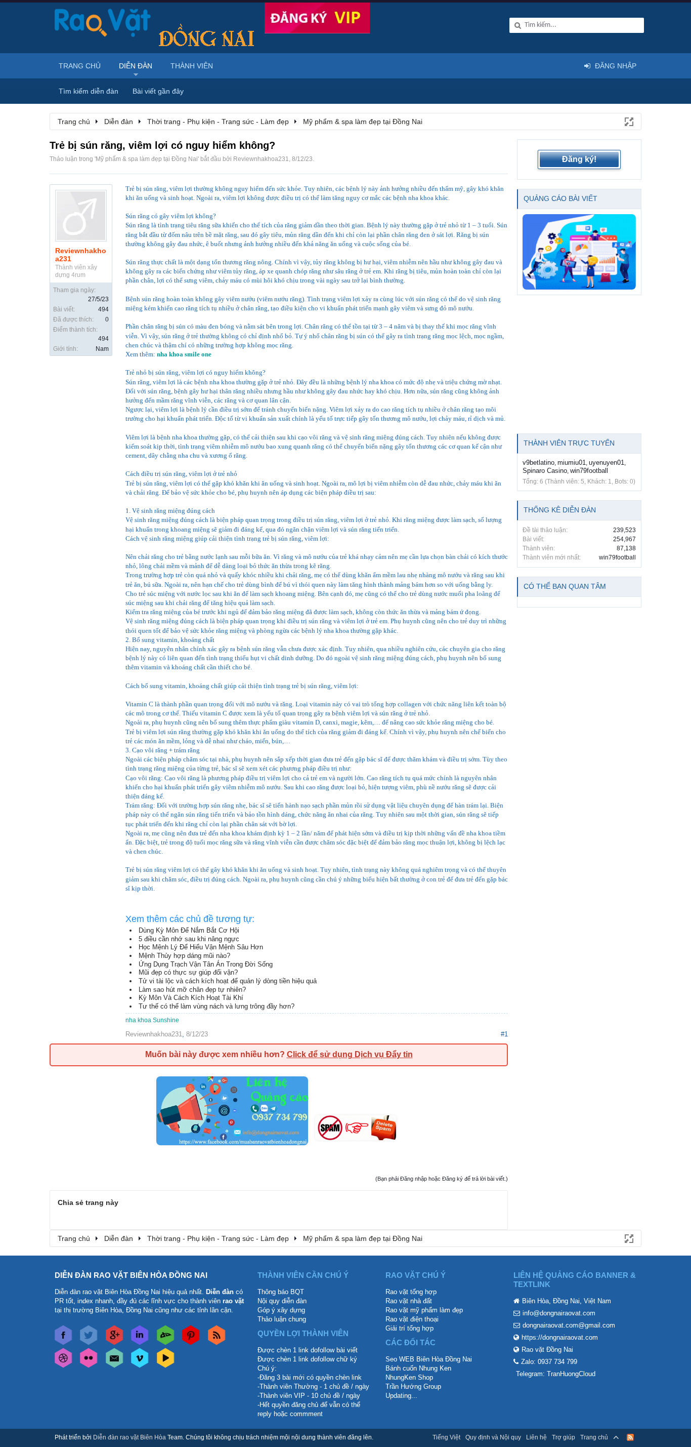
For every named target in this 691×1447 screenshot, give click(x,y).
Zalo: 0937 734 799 (549, 1361)
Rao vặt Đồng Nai (547, 1349)
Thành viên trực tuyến (569, 443)
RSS (630, 1437)
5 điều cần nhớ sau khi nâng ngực (189, 939)
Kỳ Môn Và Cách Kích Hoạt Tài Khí (191, 997)
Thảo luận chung (281, 1319)
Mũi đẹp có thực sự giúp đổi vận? (188, 972)
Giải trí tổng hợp (409, 1328)
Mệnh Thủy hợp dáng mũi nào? (184, 955)
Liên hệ (536, 1437)
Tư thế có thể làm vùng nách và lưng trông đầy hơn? (216, 1006)
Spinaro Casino (545, 470)
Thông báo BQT (280, 1292)
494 (103, 309)
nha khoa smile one (184, 354)
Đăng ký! (579, 159)
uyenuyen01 (606, 462)
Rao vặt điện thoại (412, 1319)
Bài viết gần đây (158, 91)
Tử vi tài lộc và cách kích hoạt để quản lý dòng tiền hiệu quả (228, 981)
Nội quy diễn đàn (282, 1301)
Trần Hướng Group (413, 1386)
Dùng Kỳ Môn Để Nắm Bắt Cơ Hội (189, 930)
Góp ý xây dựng (281, 1310)
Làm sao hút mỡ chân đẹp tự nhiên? (192, 989)
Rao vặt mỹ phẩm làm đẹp (424, 1310)
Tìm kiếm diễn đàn (88, 91)
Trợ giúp (563, 1437)
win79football (589, 470)
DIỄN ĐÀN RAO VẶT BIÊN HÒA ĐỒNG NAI (131, 1275)
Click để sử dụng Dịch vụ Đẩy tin (350, 1054)
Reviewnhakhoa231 (261, 159)
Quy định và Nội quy (493, 1437)
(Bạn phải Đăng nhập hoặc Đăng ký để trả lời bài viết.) (441, 1179)
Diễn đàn (135, 66)
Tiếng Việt (446, 1437)
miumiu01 (571, 462)
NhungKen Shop (409, 1377)
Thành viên (191, 66)
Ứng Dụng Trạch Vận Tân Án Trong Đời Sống (206, 964)
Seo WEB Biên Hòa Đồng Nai (428, 1359)
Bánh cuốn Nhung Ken (418, 1368)
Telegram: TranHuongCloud (555, 1374)
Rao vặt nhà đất (408, 1301)
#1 (504, 1034)
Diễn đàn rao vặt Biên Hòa (129, 1437)
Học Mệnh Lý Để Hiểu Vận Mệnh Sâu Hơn (201, 947)
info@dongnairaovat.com (559, 1313)
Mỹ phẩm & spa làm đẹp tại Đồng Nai (147, 159)
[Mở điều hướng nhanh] (628, 121)
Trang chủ (80, 66)
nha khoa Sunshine (152, 1020)
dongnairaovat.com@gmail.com (569, 1325)
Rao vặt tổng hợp (411, 1292)
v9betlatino (538, 462)
